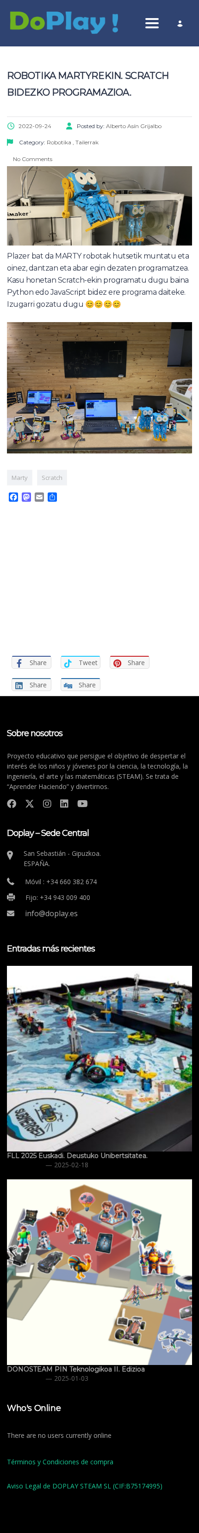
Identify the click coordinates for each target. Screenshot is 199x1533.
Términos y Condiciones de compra (60, 1461)
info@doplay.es (51, 913)
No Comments (32, 158)
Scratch (52, 477)
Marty (20, 477)
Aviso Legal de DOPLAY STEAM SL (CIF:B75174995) (84, 1485)
